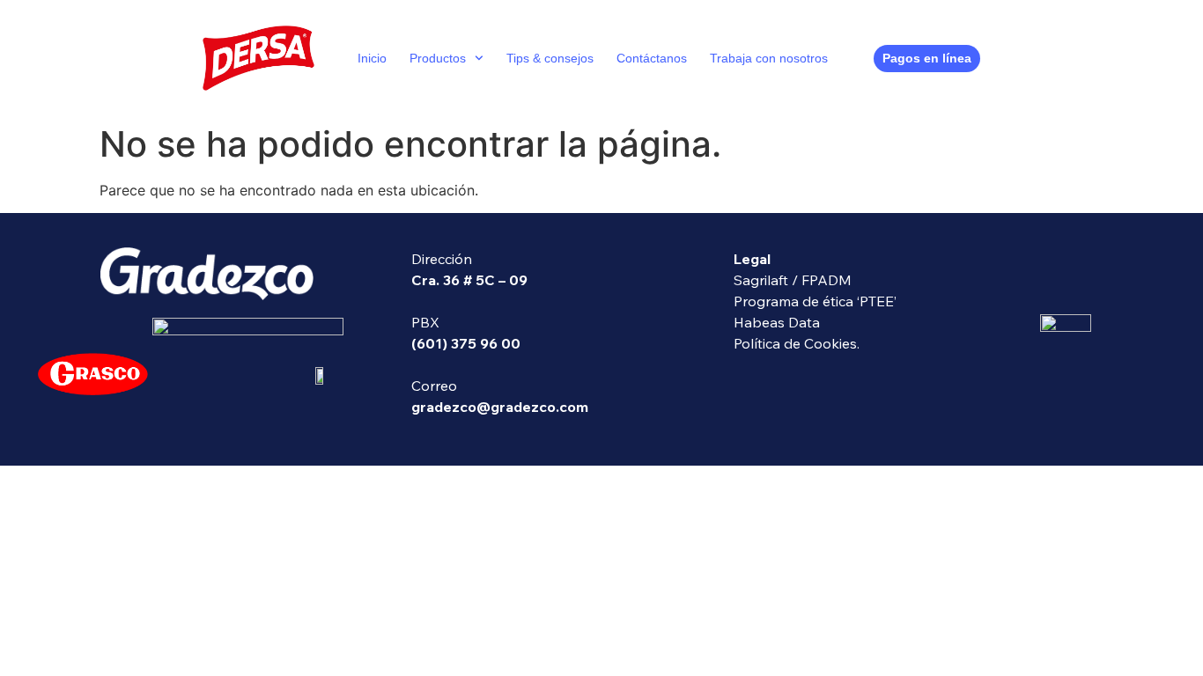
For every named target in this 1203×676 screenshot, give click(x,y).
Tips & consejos (550, 58)
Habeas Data (777, 322)
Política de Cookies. (797, 343)
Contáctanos (651, 58)
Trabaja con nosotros (769, 58)
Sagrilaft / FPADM (793, 280)
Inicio (372, 58)
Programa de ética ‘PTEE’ (815, 301)
